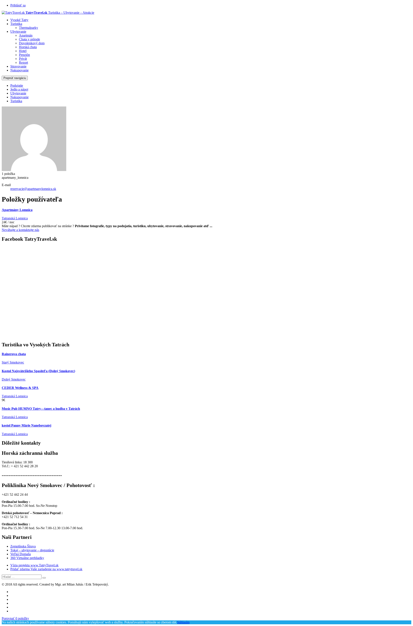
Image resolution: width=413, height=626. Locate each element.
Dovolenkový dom (32, 43)
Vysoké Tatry (19, 20)
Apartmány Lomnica (17, 210)
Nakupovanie (19, 70)
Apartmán (25, 35)
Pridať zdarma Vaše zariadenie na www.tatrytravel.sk (46, 569)
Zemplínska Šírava (23, 546)
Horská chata (28, 47)
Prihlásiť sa (18, 5)
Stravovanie (18, 66)
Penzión (24, 55)
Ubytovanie (18, 31)
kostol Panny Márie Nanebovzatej (26, 425)
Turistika (16, 24)
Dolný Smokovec (14, 379)
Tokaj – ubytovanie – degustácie (32, 550)
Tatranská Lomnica (15, 218)
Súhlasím (183, 622)
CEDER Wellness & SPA (20, 388)
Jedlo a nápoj (19, 89)
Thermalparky (28, 27)
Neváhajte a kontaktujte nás (20, 230)
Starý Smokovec (13, 362)
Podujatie (16, 85)
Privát (23, 58)
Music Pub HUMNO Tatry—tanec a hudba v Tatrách (41, 408)
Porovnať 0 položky (15, 618)
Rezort (23, 62)
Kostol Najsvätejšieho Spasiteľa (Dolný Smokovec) (38, 371)
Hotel (22, 51)
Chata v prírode (29, 39)
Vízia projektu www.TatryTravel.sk (34, 565)
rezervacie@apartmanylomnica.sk (33, 189)
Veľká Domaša (20, 554)
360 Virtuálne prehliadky (27, 558)
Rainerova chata (14, 354)
